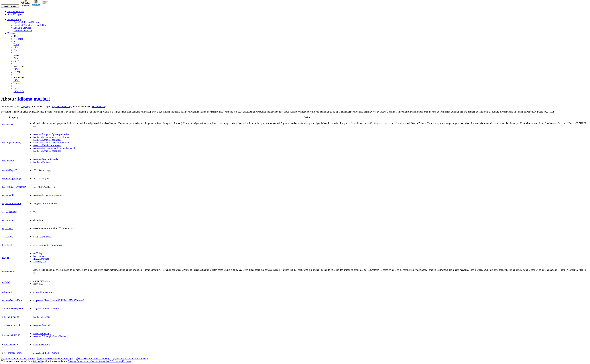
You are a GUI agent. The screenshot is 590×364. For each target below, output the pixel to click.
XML (16, 50)
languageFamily (11, 142)
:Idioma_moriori (46, 308)
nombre (9, 220)
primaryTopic (12, 353)
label (6, 282)
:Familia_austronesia (47, 145)
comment (8, 271)
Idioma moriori (33, 99)
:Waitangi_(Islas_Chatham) (50, 336)
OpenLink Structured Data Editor (30, 25)
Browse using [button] (14, 19)
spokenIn (8, 160)
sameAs (7, 292)
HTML (17, 72)
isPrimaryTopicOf (12, 308)
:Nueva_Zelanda (45, 159)
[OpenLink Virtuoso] (18, 358)
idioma (10, 325)
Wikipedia (38, 361)
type (5, 257)
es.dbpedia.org (99, 106)
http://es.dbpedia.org (61, 106)
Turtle (16, 44)
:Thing (37, 253)
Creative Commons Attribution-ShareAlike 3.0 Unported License (99, 361)
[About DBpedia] (25, 6)
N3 (15, 41)
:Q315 (39, 261)
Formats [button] (11, 33)
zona (7, 236)
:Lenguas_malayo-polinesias (51, 142)
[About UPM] (40, 6)
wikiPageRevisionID (14, 187)
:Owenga (42, 333)
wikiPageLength (12, 178)
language (25, 106)
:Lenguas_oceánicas (47, 151)
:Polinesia (42, 162)
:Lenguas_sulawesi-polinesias (51, 137)
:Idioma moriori (43, 292)
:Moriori (41, 317)
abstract (7, 124)
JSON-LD (19, 91)
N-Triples (18, 39)
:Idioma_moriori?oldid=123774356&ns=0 (58, 300)
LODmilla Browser (23, 30)
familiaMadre (11, 203)
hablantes (10, 211)
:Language (39, 256)
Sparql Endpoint (15, 14)
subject (7, 245)
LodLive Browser (22, 27)
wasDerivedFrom (12, 300)
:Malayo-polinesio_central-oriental (54, 148)
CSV (16, 88)
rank (7, 228)
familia (8, 195)
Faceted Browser (15, 11)
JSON (17, 47)
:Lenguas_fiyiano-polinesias (51, 134)
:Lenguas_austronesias (48, 195)
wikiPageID (9, 170)
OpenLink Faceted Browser (27, 22)
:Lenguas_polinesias (47, 139)
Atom (16, 58)
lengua (10, 335)
